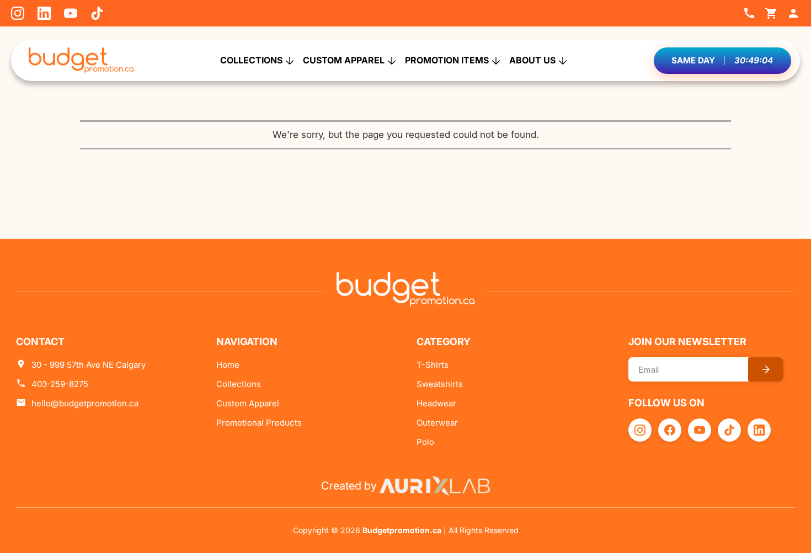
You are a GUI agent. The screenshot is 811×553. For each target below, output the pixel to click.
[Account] (793, 13)
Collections (251, 60)
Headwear (436, 403)
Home (227, 364)
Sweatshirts (440, 384)
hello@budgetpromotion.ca (84, 403)
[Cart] (771, 13)
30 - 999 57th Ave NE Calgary (88, 364)
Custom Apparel (344, 60)
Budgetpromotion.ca (401, 530)
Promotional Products (259, 422)
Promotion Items (447, 60)
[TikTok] (97, 13)
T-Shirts (433, 364)
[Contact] (749, 13)
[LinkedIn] (44, 13)
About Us (532, 60)
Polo (425, 442)
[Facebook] (669, 430)
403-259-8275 (59, 384)
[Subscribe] (765, 369)
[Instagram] (17, 13)
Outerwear (437, 422)
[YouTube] (70, 13)
